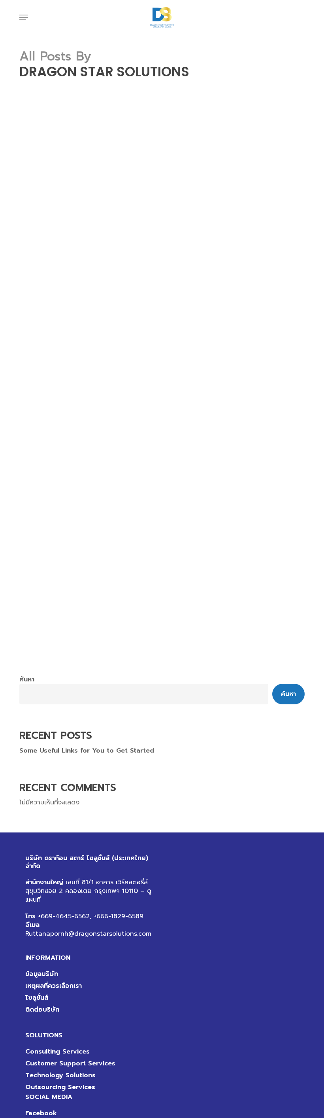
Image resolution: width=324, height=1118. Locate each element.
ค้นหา (26, 679)
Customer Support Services (70, 1063)
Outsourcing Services (60, 1087)
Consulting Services (57, 1051)
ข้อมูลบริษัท (41, 974)
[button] (23, 17)
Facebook (41, 1113)
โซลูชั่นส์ (36, 997)
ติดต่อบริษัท (42, 1009)
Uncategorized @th (62, 663)
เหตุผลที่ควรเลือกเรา (53, 986)
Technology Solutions (60, 1075)
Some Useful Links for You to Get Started (86, 750)
